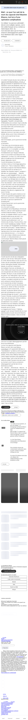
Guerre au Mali (14, 587)
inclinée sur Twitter (15, 224)
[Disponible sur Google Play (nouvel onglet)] (6, 612)
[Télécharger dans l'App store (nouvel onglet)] (5, 608)
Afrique (14, 589)
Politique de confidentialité (7, 702)
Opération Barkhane (14, 576)
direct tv (5, 696)
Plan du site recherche (6, 707)
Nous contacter (4, 709)
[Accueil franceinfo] (6, 692)
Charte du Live (4, 713)
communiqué (13, 173)
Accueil (4, 637)
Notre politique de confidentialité (8, 672)
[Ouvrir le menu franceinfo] (2, 2)
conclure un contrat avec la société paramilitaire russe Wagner (13, 392)
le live (4, 694)
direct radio (5, 698)
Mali (14, 584)
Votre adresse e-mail (5, 643)
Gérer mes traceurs (5, 705)
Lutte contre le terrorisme (14, 579)
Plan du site (3, 706)
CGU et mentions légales (6, 704)
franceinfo (7, 44)
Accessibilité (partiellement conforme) (9, 710)
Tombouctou (20, 375)
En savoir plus (20, 656)
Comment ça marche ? (10, 413)
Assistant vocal (4, 714)
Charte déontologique (6, 712)
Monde (14, 581)
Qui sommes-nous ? (5, 708)
